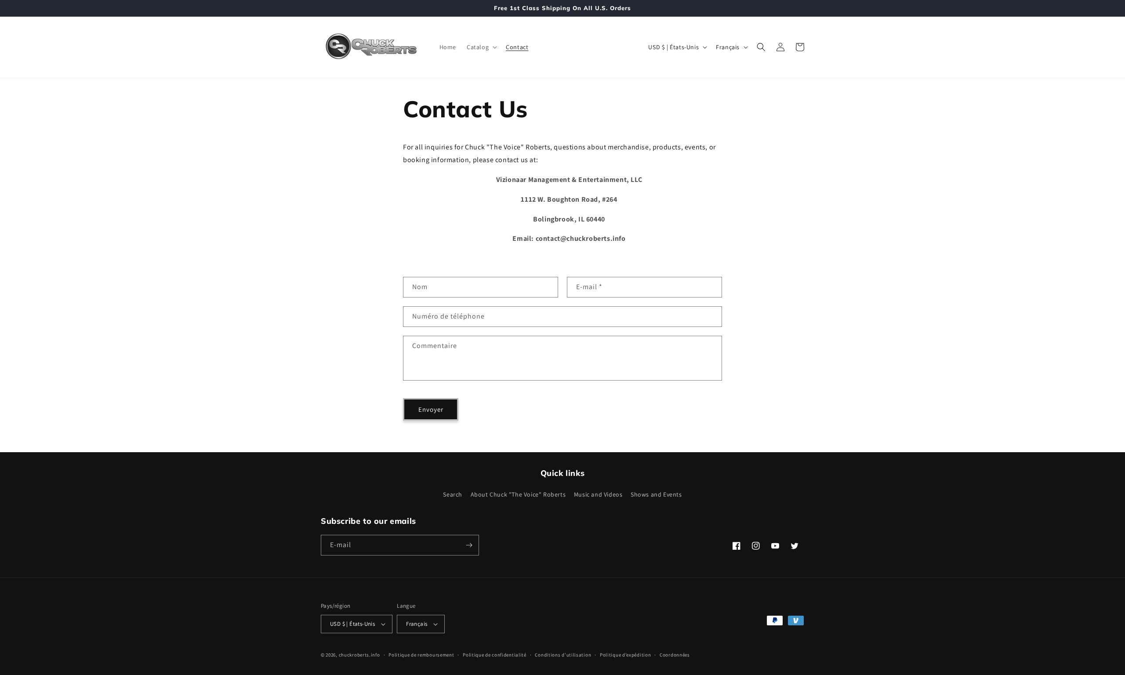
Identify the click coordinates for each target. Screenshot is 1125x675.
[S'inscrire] (469, 545)
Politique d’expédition (625, 655)
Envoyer (430, 409)
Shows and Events (656, 495)
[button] (481, 47)
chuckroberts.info (359, 655)
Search (452, 495)
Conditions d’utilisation (563, 655)
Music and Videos (598, 495)
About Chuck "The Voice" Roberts (518, 495)
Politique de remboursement (421, 655)
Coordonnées (675, 655)
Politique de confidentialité (494, 655)
